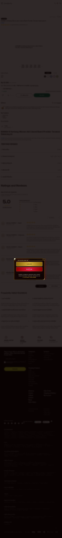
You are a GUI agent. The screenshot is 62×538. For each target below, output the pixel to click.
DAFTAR (29, 269)
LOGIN (29, 264)
